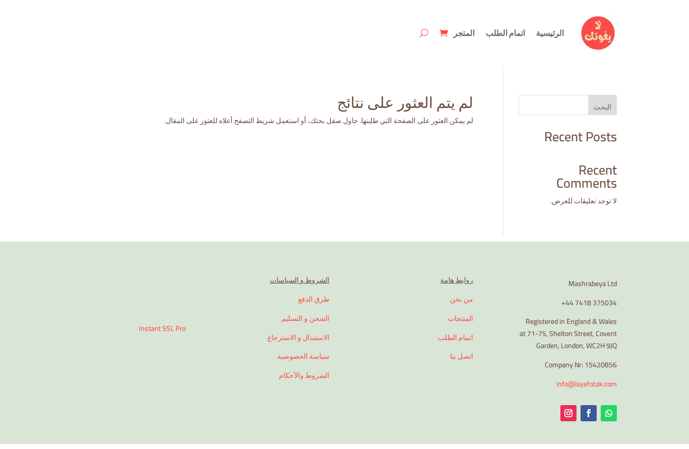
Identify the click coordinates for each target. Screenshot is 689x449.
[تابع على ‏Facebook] (589, 413)
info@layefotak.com (586, 383)
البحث (602, 107)
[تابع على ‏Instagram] (568, 413)
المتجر (464, 32)
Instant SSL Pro (162, 328)
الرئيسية (550, 32)
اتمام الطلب (505, 32)
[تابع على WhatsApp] (609, 413)
